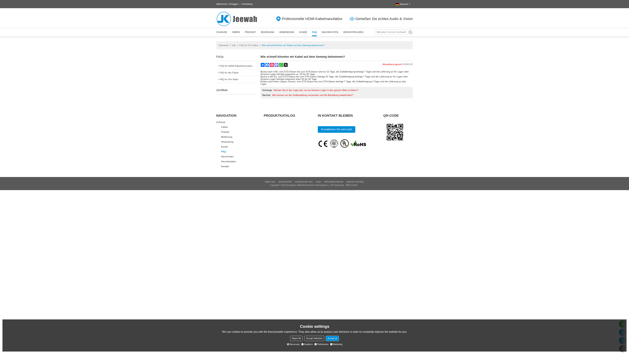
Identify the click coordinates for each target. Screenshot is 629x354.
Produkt (250, 32)
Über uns (270, 182)
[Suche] (410, 32)
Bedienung (267, 32)
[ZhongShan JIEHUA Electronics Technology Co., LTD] (237, 18)
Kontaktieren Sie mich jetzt (336, 129)
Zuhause (221, 32)
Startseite (224, 45)
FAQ (314, 32)
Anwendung (286, 32)
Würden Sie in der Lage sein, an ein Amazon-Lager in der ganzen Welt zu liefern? (316, 90)
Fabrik (236, 32)
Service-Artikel (355, 182)
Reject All (296, 338)
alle (234, 45)
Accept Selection (314, 338)
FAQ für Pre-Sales (248, 45)
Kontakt (225, 166)
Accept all (332, 338)
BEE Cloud (351, 185)
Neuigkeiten (285, 182)
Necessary (295, 344)
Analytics (308, 344)
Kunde (303, 32)
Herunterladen (353, 32)
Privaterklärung (333, 182)
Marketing (337, 344)
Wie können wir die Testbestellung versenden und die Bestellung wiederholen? (312, 95)
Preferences (323, 344)
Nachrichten (330, 32)
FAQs (318, 182)
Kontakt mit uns (304, 182)
